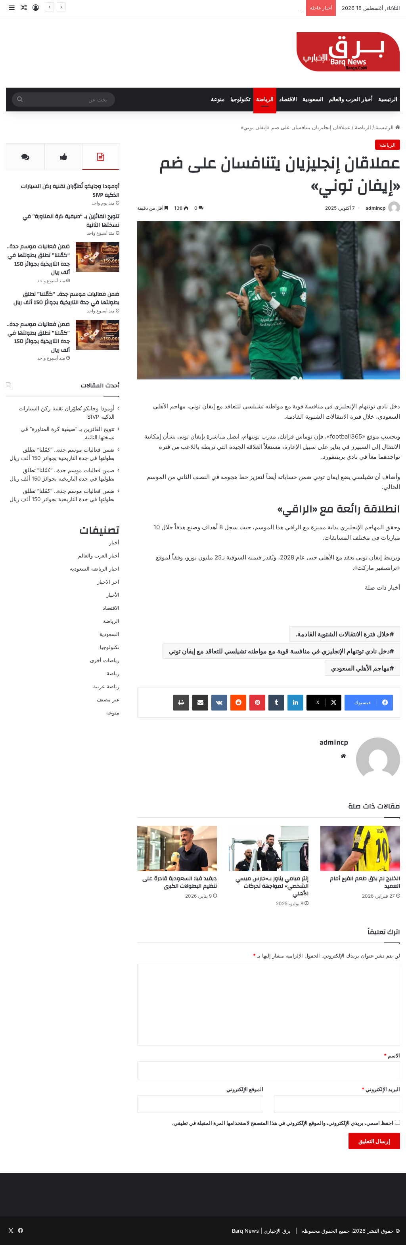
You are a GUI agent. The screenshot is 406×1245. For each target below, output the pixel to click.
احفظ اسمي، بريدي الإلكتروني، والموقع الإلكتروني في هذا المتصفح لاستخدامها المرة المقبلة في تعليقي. (282, 1123)
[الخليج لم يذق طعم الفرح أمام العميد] (360, 848)
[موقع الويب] (343, 756)
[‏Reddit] (238, 703)
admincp (376, 208)
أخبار (114, 542)
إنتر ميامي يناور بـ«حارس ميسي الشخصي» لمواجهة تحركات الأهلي (272, 886)
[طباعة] (181, 703)
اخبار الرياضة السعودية (94, 568)
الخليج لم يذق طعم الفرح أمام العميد (365, 882)
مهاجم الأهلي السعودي (360, 668)
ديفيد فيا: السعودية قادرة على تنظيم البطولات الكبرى (179, 882)
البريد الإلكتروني (381, 1089)
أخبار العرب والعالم (351, 99)
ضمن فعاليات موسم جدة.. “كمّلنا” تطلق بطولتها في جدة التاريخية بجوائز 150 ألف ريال (38, 259)
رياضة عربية (106, 686)
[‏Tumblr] (276, 703)
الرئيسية (387, 99)
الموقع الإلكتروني (244, 1089)
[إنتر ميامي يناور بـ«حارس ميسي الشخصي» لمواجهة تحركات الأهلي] (268, 848)
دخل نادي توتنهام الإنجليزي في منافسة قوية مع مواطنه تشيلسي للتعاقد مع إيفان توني (279, 651)
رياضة (113, 673)
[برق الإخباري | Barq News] (348, 52)
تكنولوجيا (240, 99)
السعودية (313, 99)
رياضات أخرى (104, 660)
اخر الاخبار (108, 581)
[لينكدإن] (295, 703)
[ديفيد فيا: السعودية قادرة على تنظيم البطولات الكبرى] (177, 848)
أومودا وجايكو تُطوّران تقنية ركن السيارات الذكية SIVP (70, 190)
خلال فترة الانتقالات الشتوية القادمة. (342, 634)
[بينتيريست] (257, 703)
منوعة (218, 99)
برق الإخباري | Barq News (261, 1231)
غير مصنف (108, 699)
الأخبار (112, 595)
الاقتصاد (288, 99)
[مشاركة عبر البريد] (200, 703)
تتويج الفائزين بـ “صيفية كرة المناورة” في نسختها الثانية (71, 220)
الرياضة (265, 99)
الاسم (392, 1055)
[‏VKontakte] (219, 703)
